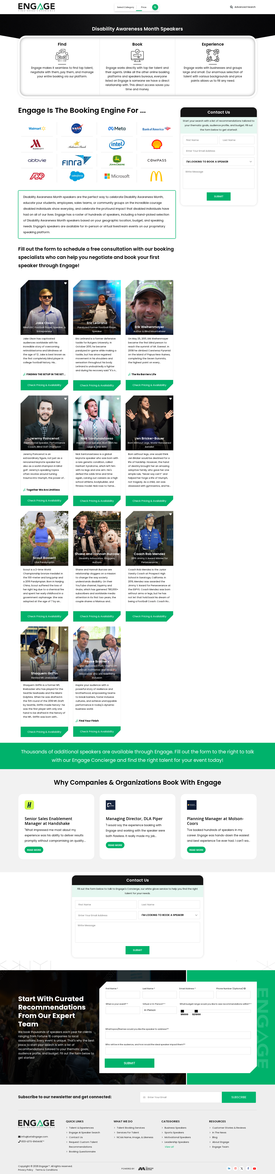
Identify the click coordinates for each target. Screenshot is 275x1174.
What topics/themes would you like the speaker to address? (137, 1029)
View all (169, 1146)
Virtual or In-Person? (154, 1003)
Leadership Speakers (177, 1142)
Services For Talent (128, 1132)
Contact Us (76, 1137)
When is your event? (117, 1003)
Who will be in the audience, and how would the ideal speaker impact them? (145, 1044)
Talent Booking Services (131, 1127)
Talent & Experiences (81, 1127)
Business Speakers (175, 1127)
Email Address (187, 988)
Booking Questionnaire (82, 1151)
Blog (214, 1137)
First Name (112, 988)
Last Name (149, 988)
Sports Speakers (174, 1132)
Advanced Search (245, 7)
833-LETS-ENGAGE (32, 1141)
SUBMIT (129, 1063)
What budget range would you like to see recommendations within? (215, 1003)
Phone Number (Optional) (230, 988)
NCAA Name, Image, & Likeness (135, 1137)
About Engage (220, 1142)
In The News (219, 1132)
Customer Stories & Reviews (229, 1127)
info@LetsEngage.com (34, 1136)
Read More (34, 849)
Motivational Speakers (178, 1137)
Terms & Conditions (46, 1169)
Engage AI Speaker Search (84, 1132)
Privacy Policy (25, 1169)
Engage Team (220, 1146)
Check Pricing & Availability (44, 385)
